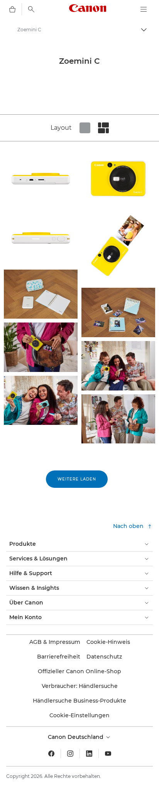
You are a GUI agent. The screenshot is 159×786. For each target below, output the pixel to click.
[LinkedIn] (89, 753)
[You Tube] (108, 753)
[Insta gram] (70, 753)
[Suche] (31, 9)
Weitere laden (77, 479)
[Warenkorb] (12, 9)
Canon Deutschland (76, 736)
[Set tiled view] (85, 127)
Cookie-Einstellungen (79, 715)
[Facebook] (51, 753)
